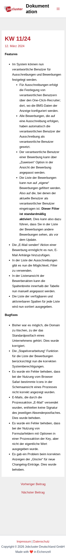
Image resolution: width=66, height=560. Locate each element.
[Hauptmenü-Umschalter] (58, 9)
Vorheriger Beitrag (33, 484)
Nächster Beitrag (33, 492)
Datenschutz (41, 541)
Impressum (24, 541)
